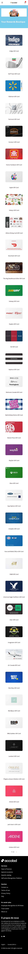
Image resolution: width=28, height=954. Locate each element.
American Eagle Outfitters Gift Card (14, 597)
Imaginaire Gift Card (14, 642)
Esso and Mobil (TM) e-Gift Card (14, 551)
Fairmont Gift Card (14, 119)
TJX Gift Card (14, 347)
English (3, 944)
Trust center (5, 908)
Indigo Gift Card (14, 51)
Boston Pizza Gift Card (14, 438)
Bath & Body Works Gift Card (14, 415)
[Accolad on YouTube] (4, 936)
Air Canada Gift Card (14, 665)
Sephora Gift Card (14, 369)
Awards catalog (6, 875)
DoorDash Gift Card (14, 256)
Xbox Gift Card (14, 483)
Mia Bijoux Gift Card (14, 711)
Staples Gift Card (14, 324)
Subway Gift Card (14, 301)
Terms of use (5, 890)
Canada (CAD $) (12, 944)
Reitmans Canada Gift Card (14, 392)
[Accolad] (13, 2)
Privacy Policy (5, 893)
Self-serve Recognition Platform (11, 878)
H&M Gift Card (14, 574)
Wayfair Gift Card (14, 460)
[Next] (16, 851)
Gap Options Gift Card (14, 506)
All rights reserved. (16, 948)
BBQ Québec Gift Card (14, 733)
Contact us (4, 887)
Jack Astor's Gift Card (14, 824)
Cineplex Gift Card (14, 529)
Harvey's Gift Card (14, 142)
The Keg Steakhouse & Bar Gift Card (14, 278)
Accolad (8, 948)
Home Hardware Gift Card (14, 165)
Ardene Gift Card (14, 847)
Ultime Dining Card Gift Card (14, 233)
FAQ (2, 896)
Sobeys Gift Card (14, 210)
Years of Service (6, 869)
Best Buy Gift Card (14, 688)
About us (4, 912)
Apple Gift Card (14, 187)
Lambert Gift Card (14, 756)
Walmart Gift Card (14, 96)
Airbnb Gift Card (14, 802)
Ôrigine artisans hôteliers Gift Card (14, 779)
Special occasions (7, 872)
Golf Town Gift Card (14, 74)
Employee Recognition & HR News (12, 905)
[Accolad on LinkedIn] (2, 936)
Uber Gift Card (14, 620)
